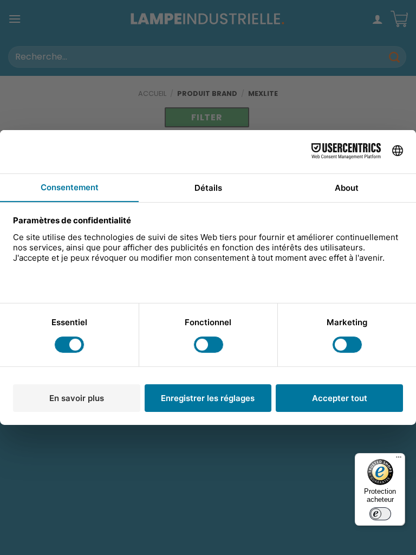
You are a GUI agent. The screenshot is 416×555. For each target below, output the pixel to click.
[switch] (380, 513)
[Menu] (398, 459)
